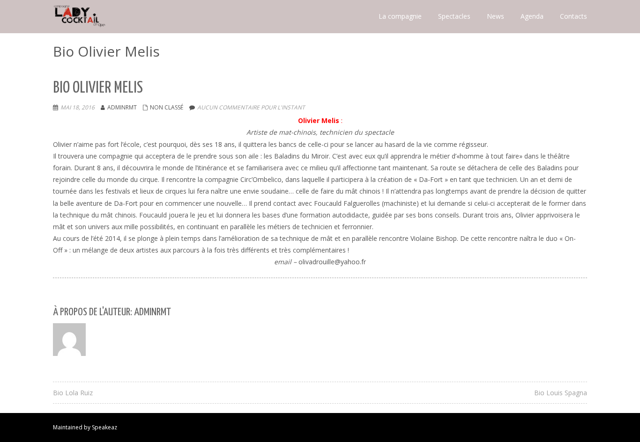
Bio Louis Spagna (560, 392)
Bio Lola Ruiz (73, 392)
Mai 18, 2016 (77, 107)
